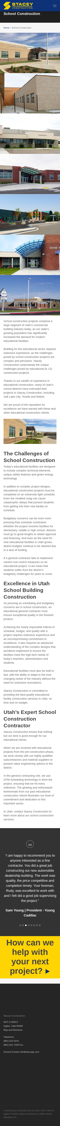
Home (6, 27)
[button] (54, 5)
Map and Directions (13, 1030)
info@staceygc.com (29, 1052)
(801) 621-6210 (11, 1041)
